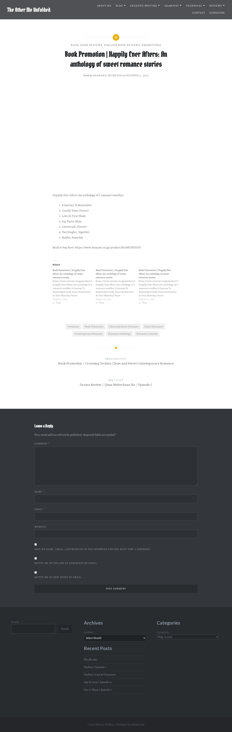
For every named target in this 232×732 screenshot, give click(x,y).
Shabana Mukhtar (107, 75)
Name (39, 491)
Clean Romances (153, 326)
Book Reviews (91, 45)
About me (104, 5)
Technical (194, 5)
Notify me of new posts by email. (58, 577)
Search (15, 622)
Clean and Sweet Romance (124, 326)
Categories (163, 632)
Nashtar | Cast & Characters (100, 674)
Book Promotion (94, 326)
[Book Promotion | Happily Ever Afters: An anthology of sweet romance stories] (74, 288)
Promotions (151, 45)
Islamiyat (171, 5)
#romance (73, 326)
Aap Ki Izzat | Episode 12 (98, 682)
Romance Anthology (119, 334)
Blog (119, 5)
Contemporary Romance (88, 334)
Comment (42, 443)
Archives (89, 632)
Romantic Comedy (147, 334)
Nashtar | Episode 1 (95, 667)
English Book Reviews (122, 45)
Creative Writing (143, 5)
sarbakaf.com (137, 724)
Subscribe (217, 12)
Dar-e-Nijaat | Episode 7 (97, 690)
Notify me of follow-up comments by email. (66, 563)
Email (39, 509)
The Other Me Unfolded (28, 9)
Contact (198, 12)
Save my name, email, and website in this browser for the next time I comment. (92, 549)
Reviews (215, 5)
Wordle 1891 (90, 659)
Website (40, 526)
